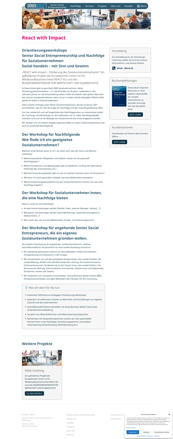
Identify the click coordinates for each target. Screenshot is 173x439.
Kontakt (70, 435)
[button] (169, 414)
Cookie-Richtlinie (141, 436)
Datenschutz (150, 436)
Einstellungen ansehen (162, 432)
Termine (70, 423)
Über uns (70, 431)
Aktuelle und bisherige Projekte (43, 31)
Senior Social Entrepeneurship (80, 415)
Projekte (70, 427)
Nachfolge (71, 419)
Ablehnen (146, 432)
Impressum (157, 436)
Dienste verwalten (131, 427)
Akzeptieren (133, 432)
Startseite (25, 31)
